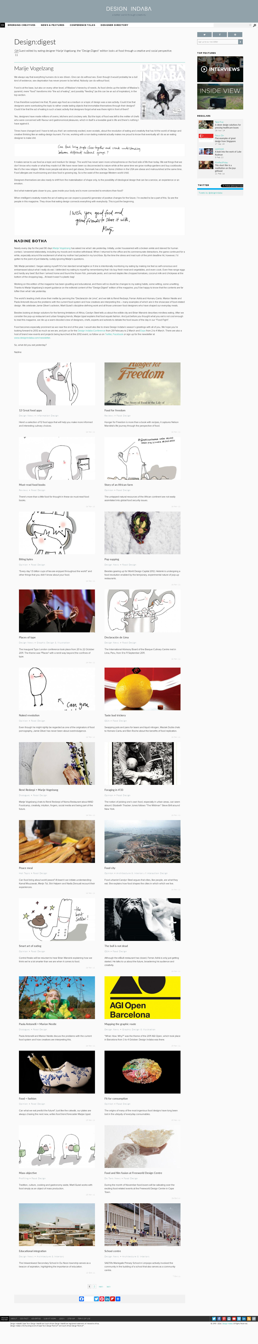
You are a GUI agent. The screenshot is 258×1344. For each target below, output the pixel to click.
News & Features (52, 25)
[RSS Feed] (249, 1319)
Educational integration (32, 1251)
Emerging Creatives (21, 25)
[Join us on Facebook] (220, 34)
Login (61, 1318)
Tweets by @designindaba (210, 192)
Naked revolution (29, 715)
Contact (24, 1318)
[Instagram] (229, 1319)
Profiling (24, 1178)
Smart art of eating (30, 946)
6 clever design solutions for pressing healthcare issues (228, 126)
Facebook (118, 334)
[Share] (118, 1298)
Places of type (27, 637)
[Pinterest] (101, 1298)
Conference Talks (82, 25)
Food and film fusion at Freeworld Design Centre (133, 1173)
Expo (143, 330)
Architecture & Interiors (130, 873)
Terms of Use (84, 1318)
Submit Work (50, 1318)
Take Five (219, 121)
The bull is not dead (116, 946)
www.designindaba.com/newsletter (32, 337)
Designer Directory (114, 25)
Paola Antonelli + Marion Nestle (37, 1024)
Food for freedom (115, 410)
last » (109, 1286)
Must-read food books (32, 484)
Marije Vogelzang (61, 248)
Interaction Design (157, 873)
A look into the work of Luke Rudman (228, 153)
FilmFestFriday (221, 162)
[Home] (129, 9)
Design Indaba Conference (91, 330)
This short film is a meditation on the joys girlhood (225, 168)
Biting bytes (26, 559)
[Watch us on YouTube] (234, 1319)
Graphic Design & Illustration (53, 642)
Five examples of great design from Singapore (225, 139)
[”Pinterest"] (235, 34)
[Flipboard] (112, 1298)
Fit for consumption (116, 1098)
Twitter (108, 334)
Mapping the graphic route (120, 1024)
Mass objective (28, 1173)
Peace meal (26, 868)
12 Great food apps (30, 410)
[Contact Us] (254, 1319)
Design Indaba (227, 1323)
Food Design (124, 415)
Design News (26, 415)
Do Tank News (113, 1178)
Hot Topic (24, 873)
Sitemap (71, 1318)
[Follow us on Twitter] (204, 34)
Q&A (107, 720)
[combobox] (233, 25)
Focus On (219, 135)
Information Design (48, 415)
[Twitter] (96, 1298)
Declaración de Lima (117, 637)
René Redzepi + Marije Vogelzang (38, 790)
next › (101, 1286)
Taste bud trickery (115, 715)
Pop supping (112, 559)
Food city (110, 868)
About (14, 1318)
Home (2, 25)
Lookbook (219, 148)
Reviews (109, 415)
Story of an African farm (119, 484)
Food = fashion (27, 1098)
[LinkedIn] (107, 1298)
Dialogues (24, 795)
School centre (113, 1251)
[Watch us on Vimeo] (239, 1319)
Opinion (109, 490)
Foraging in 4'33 (114, 790)
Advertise (36, 1318)
